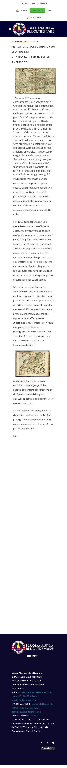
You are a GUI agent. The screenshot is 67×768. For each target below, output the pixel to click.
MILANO (24, 3)
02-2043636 (32, 715)
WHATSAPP (35, 18)
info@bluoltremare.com (24, 700)
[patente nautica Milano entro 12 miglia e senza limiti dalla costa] (33, 29)
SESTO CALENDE (39, 3)
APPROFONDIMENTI (25, 41)
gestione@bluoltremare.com (26, 711)
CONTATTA (37, 10)
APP (50, 10)
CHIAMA (23, 10)
